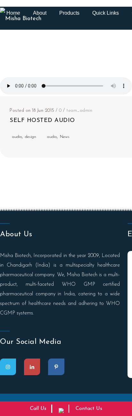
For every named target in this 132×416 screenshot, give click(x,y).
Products (69, 13)
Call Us (38, 408)
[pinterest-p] (56, 367)
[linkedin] (32, 367)
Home (13, 13)
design (30, 137)
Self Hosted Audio (42, 121)
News (65, 137)
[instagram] (8, 367)
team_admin (79, 110)
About (39, 13)
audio (17, 137)
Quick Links (105, 13)
